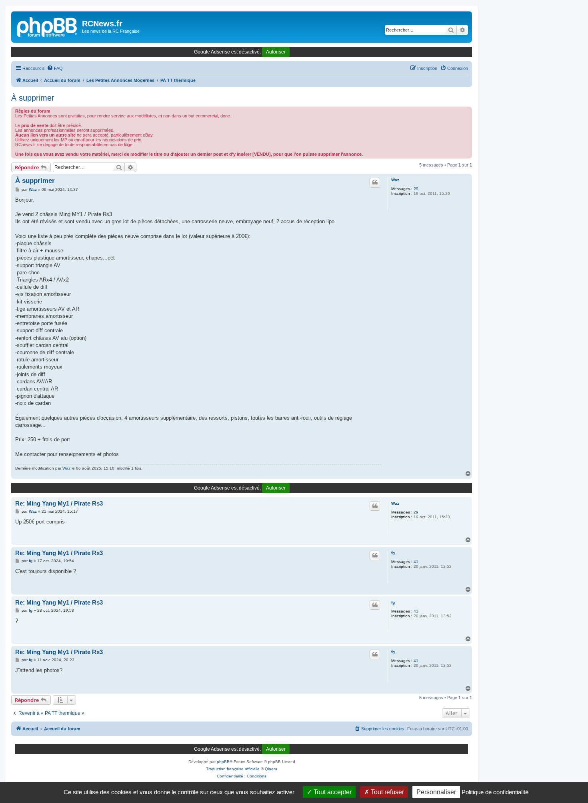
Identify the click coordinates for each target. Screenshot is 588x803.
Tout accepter (332, 792)
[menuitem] (55, 68)
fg (393, 553)
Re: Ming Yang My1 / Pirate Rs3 (59, 503)
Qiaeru (271, 769)
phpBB (223, 761)
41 (416, 561)
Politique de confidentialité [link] (495, 792)
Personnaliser (436, 792)
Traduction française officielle (233, 769)
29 (416, 188)
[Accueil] (47, 26)
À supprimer (32, 97)
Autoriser (276, 52)
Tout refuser (386, 792)
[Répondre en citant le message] (375, 182)
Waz (395, 180)
